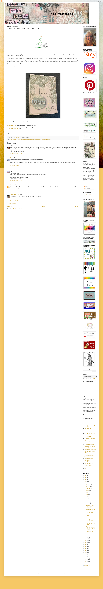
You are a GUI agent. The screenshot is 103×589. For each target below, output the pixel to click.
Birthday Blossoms (89, 430)
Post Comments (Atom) (18, 208)
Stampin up (87, 460)
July (87, 492)
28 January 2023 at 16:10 (16, 153)
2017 (86, 546)
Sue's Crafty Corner (14, 194)
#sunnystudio (29, 139)
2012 (86, 552)
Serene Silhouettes (89, 447)
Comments (87, 188)
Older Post (76, 206)
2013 (86, 550)
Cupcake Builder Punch (90, 433)
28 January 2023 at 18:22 (16, 180)
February (88, 502)
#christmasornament (22, 139)
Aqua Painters (88, 426)
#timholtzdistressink (47, 139)
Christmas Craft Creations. (31, 54)
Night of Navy (87, 440)
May (87, 496)
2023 (86, 481)
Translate (94, 378)
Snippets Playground (11, 125)
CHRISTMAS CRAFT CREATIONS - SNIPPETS (90, 506)
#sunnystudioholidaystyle (37, 139)
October (88, 486)
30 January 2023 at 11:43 (16, 200)
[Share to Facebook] (26, 137)
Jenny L (12, 169)
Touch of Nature (88, 465)
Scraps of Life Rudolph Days (13, 124)
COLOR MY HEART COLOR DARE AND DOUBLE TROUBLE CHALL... (91, 528)
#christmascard (14, 139)
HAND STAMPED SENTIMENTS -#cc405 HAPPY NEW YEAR (91, 522)
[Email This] (22, 137)
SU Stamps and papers (90, 446)
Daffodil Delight (88, 436)
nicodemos (54, 573)
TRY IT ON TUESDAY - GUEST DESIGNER (91, 510)
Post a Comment (12, 203)
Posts (86, 186)
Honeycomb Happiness (90, 438)
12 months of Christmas (12, 128)
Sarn (11, 157)
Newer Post (9, 206)
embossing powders (89, 466)
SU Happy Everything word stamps (89, 442)
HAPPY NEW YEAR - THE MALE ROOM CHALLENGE (90, 533)
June (87, 494)
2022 (86, 537)
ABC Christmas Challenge (13, 127)
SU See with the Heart (89, 444)
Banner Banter (88, 428)
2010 (86, 556)
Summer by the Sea (89, 463)
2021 (86, 538)
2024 (86, 479)
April (87, 498)
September (88, 488)
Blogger (64, 573)
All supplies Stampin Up (90, 425)
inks (85, 468)
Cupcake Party (88, 435)
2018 (86, 544)
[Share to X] (25, 137)
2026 (86, 475)
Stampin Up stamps (89, 458)
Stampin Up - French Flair (90, 449)
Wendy (11, 184)
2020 (86, 540)
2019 (86, 542)
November (88, 484)
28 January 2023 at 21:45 (16, 190)
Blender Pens (87, 431)
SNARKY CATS (89, 517)
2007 (86, 561)
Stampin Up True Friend (90, 454)
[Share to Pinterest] (28, 137)
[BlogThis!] (24, 137)
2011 (86, 554)
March (87, 500)
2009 (86, 557)
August (87, 490)
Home (43, 206)
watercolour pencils (89, 470)
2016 (86, 548)
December (88, 482)
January (88, 503)
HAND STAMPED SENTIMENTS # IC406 (90, 514)
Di (10, 145)
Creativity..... (88, 519)
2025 (86, 477)
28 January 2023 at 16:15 (16, 165)
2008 (86, 559)
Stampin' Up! (87, 461)
